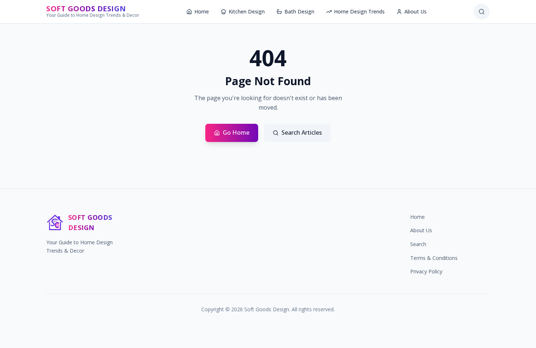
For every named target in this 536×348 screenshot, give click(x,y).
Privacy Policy (426, 271)
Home (201, 11)
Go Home (236, 132)
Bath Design (299, 11)
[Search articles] (482, 12)
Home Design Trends (359, 11)
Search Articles (301, 132)
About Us (415, 11)
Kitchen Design (247, 11)
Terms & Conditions (434, 257)
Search (418, 244)
